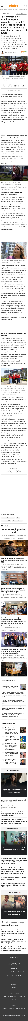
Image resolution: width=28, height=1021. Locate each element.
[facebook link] (6, 964)
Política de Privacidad (20, 1008)
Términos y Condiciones (8, 1008)
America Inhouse (5, 13)
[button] (2, 6)
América (5, 971)
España (15, 971)
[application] (14, 173)
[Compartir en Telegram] (18, 85)
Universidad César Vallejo (8, 517)
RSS (18, 979)
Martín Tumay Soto (11, 52)
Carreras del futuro (17, 520)
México (8, 975)
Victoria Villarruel (21, 9)
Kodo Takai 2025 (6, 520)
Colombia (10, 971)
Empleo (14, 987)
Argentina (5, 996)
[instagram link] (12, 964)
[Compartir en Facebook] (8, 85)
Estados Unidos (21, 971)
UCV (18, 517)
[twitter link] (9, 964)
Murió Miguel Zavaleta (11, 9)
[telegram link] (19, 964)
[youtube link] (15, 964)
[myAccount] (25, 6)
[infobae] (14, 5)
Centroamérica (18, 975)
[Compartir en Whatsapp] (4, 85)
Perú (12, 975)
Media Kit (14, 999)
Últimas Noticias (12, 979)
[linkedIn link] (22, 964)
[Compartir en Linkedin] (15, 85)
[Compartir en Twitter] (11, 85)
